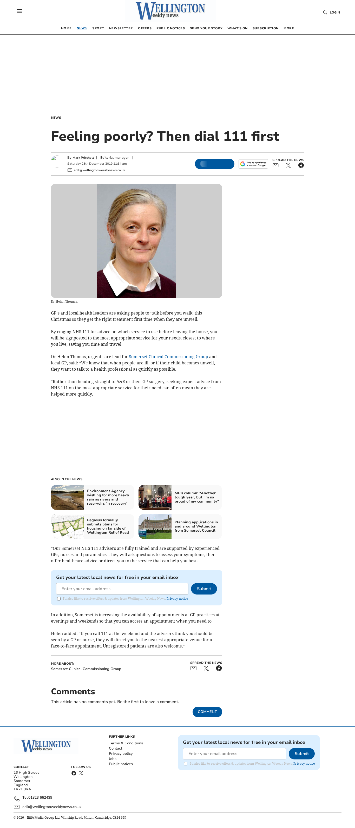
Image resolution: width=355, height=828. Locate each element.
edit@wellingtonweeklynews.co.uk (51, 806)
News (56, 118)
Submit (204, 589)
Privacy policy (121, 753)
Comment (207, 711)
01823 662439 (40, 798)
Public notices (121, 764)
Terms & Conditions (126, 743)
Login (335, 12)
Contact (115, 748)
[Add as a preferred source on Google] (253, 164)
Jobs (112, 758)
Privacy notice (177, 598)
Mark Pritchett (83, 158)
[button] (20, 11)
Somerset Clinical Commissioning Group (168, 356)
